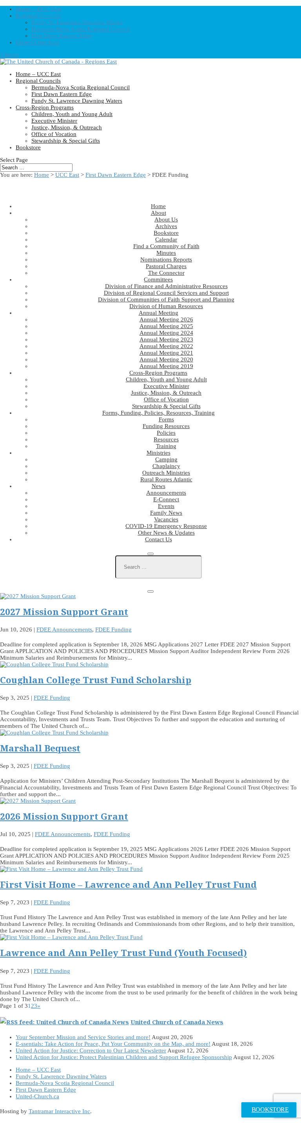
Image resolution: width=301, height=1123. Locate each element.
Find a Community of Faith (166, 246)
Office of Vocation (53, 134)
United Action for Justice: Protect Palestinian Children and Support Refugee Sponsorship (124, 1057)
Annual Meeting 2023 (166, 339)
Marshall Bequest (40, 748)
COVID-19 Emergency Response (166, 526)
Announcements (166, 493)
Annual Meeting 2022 (166, 346)
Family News (166, 513)
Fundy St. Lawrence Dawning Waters (76, 22)
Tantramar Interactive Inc (59, 1111)
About (158, 213)
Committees (158, 279)
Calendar (166, 239)
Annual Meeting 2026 (166, 319)
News (158, 486)
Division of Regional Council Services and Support (166, 293)
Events (166, 506)
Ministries (158, 453)
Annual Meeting (158, 313)
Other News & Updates (166, 533)
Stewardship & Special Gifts (65, 141)
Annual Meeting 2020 (166, 359)
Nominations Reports (166, 259)
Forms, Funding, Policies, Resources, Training (158, 413)
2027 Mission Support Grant (64, 612)
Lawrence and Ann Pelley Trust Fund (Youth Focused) (123, 953)
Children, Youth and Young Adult (71, 114)
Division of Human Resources (166, 306)
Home (41, 175)
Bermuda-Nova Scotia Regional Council (80, 29)
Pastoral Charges (166, 266)
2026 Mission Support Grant (64, 816)
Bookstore (28, 147)
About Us (166, 219)
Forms (166, 419)
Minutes (166, 253)
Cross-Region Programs (45, 107)
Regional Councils (38, 16)
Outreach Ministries (166, 473)
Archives (166, 226)
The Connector (166, 273)
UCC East (67, 175)
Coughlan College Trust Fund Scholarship (95, 680)
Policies (166, 433)
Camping (166, 459)
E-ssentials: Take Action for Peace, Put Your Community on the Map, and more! (113, 1044)
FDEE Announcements (64, 629)
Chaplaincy (166, 466)
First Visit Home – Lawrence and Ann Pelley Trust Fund (128, 884)
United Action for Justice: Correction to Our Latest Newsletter (91, 1050)
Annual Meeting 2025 (166, 326)
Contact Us (158, 539)
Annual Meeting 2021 (166, 353)
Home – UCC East (38, 9)
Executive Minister (54, 121)
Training (166, 446)
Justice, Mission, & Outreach (66, 127)
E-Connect (166, 499)
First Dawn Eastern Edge (61, 36)
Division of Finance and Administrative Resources (166, 286)
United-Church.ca (37, 42)
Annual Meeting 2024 (166, 333)
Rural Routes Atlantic (166, 479)
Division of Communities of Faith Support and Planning (166, 299)
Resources (166, 439)
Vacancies (166, 519)
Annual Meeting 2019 (166, 366)
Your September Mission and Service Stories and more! (83, 1037)
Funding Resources (166, 426)
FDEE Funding (113, 629)
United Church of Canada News (177, 1022)
